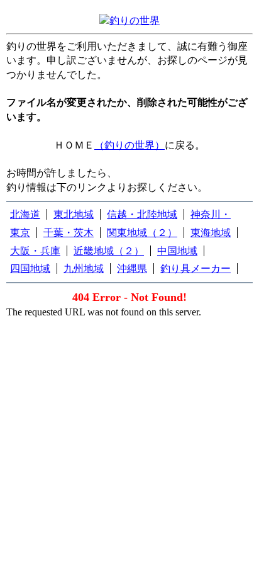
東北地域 (73, 214)
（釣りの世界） (129, 145)
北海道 (25, 214)
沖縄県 (132, 268)
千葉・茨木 (68, 232)
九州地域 (83, 268)
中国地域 (177, 251)
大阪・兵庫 (35, 251)
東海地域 (210, 232)
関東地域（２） (142, 232)
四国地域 (30, 268)
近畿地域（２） (109, 251)
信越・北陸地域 (142, 214)
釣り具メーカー (195, 268)
